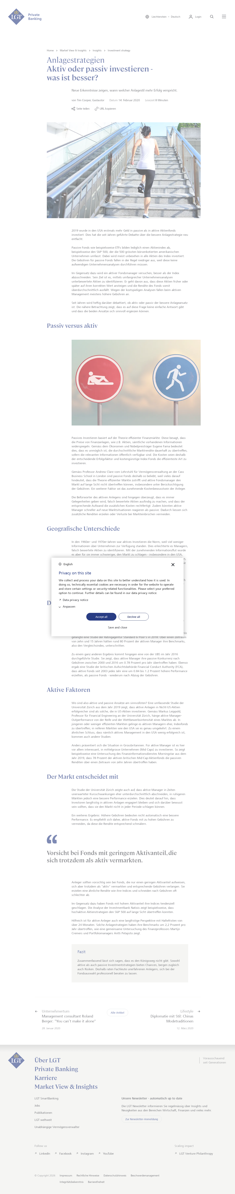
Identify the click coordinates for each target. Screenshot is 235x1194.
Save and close (117, 627)
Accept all (101, 617)
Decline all (133, 617)
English (68, 564)
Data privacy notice (75, 599)
